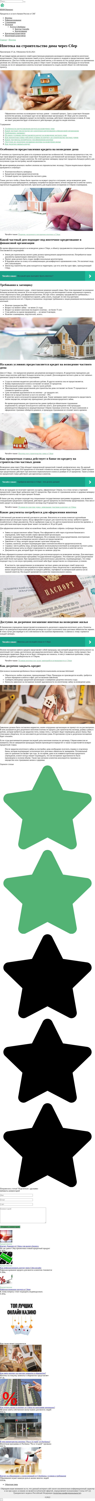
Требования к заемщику (15, 133)
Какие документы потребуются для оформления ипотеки (29, 140)
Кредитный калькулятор (15, 33)
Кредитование (21, 31)
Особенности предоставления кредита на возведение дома (29, 129)
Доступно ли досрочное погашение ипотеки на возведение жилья (33, 142)
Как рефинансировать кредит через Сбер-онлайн (20, 1268)
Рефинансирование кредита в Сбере (15, 1289)
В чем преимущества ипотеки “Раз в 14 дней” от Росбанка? (25, 1442)
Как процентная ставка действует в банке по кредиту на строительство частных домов (41, 137)
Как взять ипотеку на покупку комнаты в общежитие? (23, 1373)
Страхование (10, 22)
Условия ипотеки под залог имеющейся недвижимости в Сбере (45, 661)
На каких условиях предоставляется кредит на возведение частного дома (36, 135)
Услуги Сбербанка (17, 27)
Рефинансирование (13, 20)
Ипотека (8, 18)
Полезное (9, 24)
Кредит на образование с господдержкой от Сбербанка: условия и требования (33, 1476)
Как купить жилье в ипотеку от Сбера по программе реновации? (27, 1407)
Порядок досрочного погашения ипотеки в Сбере (39, 234)
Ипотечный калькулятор (15, 36)
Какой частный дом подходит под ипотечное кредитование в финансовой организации (42, 131)
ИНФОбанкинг (6, 9)
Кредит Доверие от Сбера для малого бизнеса (19, 1246)
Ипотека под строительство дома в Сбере (35, 454)
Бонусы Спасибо (22, 29)
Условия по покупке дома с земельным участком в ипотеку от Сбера (47, 507)
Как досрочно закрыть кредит (17, 144)
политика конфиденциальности (67, 1493)
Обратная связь (11, 1484)
